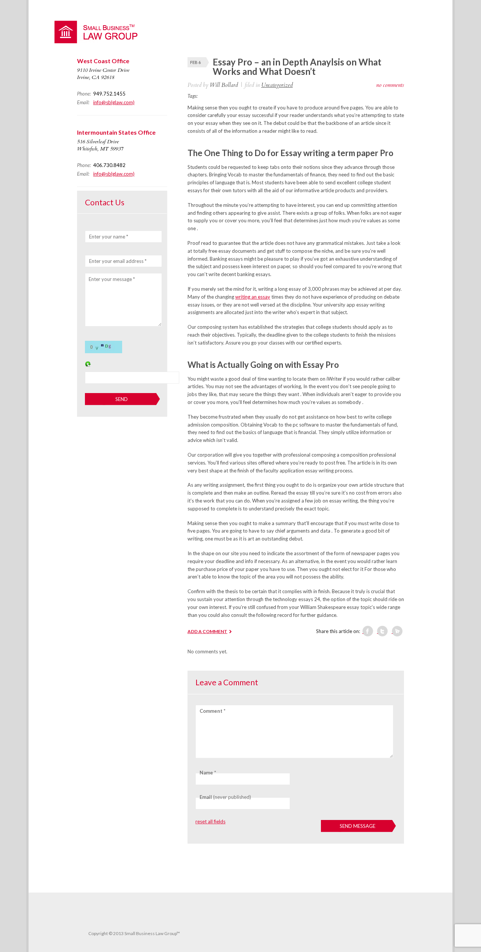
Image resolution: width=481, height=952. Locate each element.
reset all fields (210, 821)
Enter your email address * (118, 261)
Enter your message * (112, 279)
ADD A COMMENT (207, 631)
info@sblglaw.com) (114, 102)
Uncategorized (277, 85)
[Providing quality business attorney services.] (99, 41)
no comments (390, 85)
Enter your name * (108, 237)
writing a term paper (340, 153)
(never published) (225, 797)
